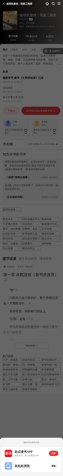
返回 (4, 4)
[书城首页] (47, 4)
